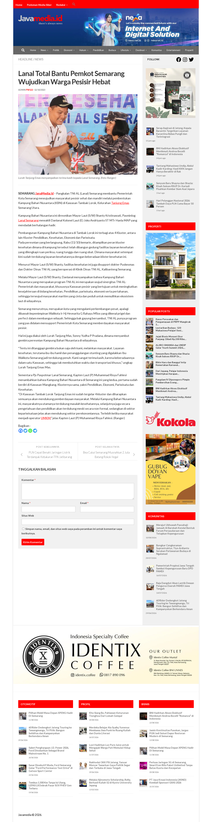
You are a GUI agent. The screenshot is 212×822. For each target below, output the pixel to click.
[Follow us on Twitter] (191, 59)
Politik (56, 50)
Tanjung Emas (120, 203)
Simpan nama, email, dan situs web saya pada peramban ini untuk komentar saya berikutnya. (72, 531)
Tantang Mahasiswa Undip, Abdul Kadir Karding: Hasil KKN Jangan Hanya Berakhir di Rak (174, 168)
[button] (74, 4)
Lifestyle (125, 50)
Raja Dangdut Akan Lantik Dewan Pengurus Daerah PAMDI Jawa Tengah (175, 586)
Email (84, 502)
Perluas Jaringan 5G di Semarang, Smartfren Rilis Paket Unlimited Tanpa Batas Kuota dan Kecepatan (170, 765)
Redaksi (60, 4)
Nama (26, 502)
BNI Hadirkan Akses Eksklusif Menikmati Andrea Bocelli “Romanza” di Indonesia (172, 151)
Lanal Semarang (28, 220)
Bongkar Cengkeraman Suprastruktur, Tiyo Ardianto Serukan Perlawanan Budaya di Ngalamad (173, 549)
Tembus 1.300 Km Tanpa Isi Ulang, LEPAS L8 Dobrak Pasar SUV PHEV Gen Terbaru (50, 785)
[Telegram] (35, 431)
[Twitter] (25, 431)
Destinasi (140, 50)
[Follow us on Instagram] (185, 59)
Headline (25, 59)
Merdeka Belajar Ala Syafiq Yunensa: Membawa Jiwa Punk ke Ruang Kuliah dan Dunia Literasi (110, 730)
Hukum (82, 50)
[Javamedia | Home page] (40, 20)
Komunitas (157, 50)
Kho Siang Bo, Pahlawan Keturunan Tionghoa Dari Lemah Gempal (109, 714)
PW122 (29, 90)
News (43, 50)
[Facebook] (21, 431)
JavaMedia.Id (44, 193)
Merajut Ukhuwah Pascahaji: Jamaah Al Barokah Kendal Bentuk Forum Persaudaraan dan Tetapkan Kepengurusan (175, 529)
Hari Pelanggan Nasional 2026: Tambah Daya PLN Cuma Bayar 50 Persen (174, 203)
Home (19, 4)
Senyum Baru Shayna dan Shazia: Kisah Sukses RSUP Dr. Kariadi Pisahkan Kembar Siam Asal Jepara (175, 186)
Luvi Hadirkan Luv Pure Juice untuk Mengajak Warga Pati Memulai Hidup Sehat (109, 747)
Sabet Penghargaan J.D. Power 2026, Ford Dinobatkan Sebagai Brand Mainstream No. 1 (49, 750)
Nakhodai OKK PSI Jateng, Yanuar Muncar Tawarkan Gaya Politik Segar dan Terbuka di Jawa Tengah (109, 765)
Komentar (29, 479)
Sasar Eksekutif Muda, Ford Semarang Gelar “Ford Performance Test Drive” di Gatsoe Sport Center (51, 768)
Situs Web (28, 515)
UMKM (46, 418)
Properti (189, 50)
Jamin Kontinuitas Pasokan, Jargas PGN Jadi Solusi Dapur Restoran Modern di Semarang (168, 733)
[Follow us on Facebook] (178, 59)
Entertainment (173, 50)
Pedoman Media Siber (39, 4)
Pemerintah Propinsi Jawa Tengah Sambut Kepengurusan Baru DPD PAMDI (175, 568)
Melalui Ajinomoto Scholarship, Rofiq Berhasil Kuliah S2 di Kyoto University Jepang (110, 782)
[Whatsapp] (30, 431)
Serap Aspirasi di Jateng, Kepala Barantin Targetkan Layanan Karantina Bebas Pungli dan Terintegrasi (173, 132)
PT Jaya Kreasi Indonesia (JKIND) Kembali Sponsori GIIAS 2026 (167, 781)
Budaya (112, 50)
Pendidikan (98, 50)
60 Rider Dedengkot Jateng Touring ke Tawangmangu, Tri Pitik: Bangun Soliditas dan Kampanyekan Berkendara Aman (174, 605)
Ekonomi (68, 50)
